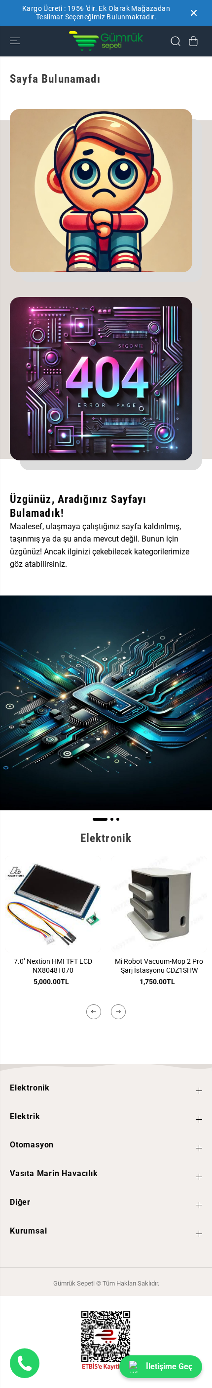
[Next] (118, 1011)
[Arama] (175, 41)
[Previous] (93, 1011)
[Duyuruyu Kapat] (193, 12)
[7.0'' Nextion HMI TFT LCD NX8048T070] (53, 904)
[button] (16, 41)
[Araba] (193, 41)
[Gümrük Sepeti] (106, 41)
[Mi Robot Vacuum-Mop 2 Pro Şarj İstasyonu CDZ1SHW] (159, 904)
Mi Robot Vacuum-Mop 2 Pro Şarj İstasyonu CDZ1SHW (159, 965)
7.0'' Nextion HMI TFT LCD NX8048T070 (53, 965)
